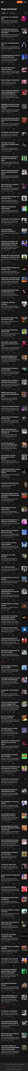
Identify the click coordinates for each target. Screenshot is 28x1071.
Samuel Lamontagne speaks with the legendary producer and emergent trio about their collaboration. (10, 1051)
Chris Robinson (8, 449)
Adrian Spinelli (8, 477)
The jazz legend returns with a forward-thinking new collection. (9, 447)
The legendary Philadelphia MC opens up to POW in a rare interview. (10, 360)
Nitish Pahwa (7, 977)
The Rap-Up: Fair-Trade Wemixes (8, 555)
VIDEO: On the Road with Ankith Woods (8, 207)
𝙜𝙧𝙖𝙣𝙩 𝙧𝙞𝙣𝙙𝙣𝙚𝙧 (10, 773)
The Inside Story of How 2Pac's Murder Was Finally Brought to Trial (10, 120)
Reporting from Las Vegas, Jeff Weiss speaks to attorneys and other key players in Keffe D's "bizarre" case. (10, 124)
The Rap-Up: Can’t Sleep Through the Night (8, 935)
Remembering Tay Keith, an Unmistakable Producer (9, 790)
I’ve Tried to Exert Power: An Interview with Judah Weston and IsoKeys (10, 31)
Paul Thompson (8, 112)
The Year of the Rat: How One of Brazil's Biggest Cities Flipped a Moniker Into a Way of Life (10, 704)
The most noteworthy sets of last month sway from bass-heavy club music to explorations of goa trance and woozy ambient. (10, 926)
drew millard (9, 953)
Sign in (25, 2)
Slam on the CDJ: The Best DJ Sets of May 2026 (10, 923)
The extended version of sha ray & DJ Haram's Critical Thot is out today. (10, 110)
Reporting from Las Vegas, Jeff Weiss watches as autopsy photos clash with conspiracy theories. (10, 47)
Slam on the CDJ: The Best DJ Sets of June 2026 (10, 531)
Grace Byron (7, 525)
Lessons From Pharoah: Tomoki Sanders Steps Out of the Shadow (10, 471)
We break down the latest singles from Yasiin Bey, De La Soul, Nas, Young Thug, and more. (9, 21)
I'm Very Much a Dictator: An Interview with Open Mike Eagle (9, 158)
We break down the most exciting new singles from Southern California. (10, 306)
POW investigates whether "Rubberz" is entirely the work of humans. (10, 771)
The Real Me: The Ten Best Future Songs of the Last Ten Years (9, 343)
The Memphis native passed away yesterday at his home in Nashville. (9, 793)
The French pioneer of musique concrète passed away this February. (10, 682)
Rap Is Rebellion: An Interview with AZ (10, 802)
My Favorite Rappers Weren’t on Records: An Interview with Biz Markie (10, 495)
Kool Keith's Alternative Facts (10, 483)
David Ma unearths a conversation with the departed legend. (9, 499)
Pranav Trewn (8, 151)
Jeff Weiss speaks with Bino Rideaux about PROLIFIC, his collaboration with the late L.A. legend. (10, 176)
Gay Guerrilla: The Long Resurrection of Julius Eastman (8, 457)
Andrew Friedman (11, 735)
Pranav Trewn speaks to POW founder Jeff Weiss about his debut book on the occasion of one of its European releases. (10, 384)
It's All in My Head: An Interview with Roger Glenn (9, 444)
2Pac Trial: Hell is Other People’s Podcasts (8, 68)
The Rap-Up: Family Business (10, 779)
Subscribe (19, 2)
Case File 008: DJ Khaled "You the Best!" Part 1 (10, 268)
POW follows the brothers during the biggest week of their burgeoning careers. (10, 35)
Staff (6, 572)
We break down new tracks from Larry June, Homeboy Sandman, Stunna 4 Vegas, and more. (9, 559)
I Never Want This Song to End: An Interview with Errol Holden (10, 278)
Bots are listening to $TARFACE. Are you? (10, 259)
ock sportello (8, 262)
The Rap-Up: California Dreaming (8, 303)
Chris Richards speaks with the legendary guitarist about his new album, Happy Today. (9, 1000)
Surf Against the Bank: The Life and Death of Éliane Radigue (10, 678)
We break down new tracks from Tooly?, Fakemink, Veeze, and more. (10, 1013)
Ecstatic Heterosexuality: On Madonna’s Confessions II (9, 520)
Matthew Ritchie (8, 892)
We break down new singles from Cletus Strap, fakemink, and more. (9, 221)
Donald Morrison (8, 224)
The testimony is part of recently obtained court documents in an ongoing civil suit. (9, 398)
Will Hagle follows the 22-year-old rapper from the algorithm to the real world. (10, 211)
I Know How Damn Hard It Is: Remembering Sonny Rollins (9, 1022)
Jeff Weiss (9, 50)
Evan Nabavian (8, 488)
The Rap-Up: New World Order (10, 406)
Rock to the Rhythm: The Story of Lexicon (10, 910)
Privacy (12, 1064)
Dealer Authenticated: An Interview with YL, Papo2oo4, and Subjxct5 (10, 431)
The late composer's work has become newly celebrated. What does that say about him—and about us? (10, 461)
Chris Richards (7, 1002)
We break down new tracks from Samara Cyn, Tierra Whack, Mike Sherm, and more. (9, 781)
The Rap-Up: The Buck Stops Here (9, 691)
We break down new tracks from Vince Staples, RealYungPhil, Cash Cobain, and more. (9, 867)
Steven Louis (8, 137)
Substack (8, 1069)
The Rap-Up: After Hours (8, 864)
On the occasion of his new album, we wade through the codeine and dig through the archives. (10, 348)
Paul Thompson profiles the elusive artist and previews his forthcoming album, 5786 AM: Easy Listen (10, 987)
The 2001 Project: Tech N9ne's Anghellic (10, 947)
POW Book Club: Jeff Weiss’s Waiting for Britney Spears (10, 381)
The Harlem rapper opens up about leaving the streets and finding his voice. (10, 282)
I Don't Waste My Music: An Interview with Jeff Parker (9, 996)
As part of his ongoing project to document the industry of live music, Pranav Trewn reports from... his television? (10, 148)
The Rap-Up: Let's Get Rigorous (10, 219)
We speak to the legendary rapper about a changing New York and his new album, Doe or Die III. (10, 806)
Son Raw (6, 598)
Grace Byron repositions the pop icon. (10, 523)
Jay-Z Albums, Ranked (8, 567)
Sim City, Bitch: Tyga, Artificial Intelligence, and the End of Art (10, 256)
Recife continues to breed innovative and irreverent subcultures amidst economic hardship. (10, 708)
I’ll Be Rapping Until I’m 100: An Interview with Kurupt (10, 56)
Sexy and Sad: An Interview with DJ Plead (9, 330)
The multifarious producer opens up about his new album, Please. (10, 334)
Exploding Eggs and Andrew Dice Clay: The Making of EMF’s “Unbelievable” (10, 827)
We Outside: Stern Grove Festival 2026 (8, 508)
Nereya (5, 657)
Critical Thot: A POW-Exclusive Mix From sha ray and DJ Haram (10, 742)
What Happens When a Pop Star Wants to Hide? (9, 318)
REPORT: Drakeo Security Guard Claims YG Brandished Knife (10, 394)
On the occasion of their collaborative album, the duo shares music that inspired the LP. (10, 746)
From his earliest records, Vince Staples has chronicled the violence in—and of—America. (10, 879)
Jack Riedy (7, 99)
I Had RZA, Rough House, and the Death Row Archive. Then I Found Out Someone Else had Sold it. (10, 622)
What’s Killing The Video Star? (10, 80)
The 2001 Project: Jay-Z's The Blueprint (10, 578)
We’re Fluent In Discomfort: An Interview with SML (10, 651)
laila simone (7, 881)
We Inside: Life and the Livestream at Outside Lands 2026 (10, 144)
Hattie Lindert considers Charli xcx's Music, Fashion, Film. (10, 322)
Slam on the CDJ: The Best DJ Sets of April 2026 (10, 1034)
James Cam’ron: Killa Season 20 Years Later (10, 417)
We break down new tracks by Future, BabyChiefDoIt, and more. (10, 630)
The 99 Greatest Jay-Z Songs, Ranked (10, 604)
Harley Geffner (8, 309)
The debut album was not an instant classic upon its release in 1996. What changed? (10, 595)
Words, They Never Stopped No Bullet (10, 875)
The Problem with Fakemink (9, 959)
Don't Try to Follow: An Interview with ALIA (8, 717)
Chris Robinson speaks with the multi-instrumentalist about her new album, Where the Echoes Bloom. (10, 720)
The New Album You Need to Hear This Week (9, 369)
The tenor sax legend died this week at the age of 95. (10, 1025)
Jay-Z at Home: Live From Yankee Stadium (9, 543)
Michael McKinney (9, 191)
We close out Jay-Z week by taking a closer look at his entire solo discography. (10, 569)
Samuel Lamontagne (9, 1054)
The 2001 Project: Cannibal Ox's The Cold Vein (9, 729)
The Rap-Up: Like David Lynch (10, 132)
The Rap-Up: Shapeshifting (9, 628)
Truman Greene (8, 820)
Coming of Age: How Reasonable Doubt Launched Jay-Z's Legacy (9, 591)
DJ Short (7, 236)
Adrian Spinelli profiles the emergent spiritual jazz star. (10, 475)
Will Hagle (7, 213)
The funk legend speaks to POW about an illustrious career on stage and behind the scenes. (10, 96)
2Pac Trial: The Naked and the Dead (10, 44)
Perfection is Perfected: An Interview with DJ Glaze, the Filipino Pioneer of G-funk (9, 243)
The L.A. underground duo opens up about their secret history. (10, 914)
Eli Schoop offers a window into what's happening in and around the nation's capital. (10, 901)
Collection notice (21, 1064)
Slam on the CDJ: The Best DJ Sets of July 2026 (10, 185)
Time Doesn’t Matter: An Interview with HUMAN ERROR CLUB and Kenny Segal (10, 1047)
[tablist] (8, 13)
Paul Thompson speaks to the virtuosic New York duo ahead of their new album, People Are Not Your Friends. (10, 642)
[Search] (25, 13)
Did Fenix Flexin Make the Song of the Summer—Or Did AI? (10, 767)
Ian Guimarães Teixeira (10, 710)
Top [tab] (7, 13)
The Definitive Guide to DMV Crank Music (9, 898)
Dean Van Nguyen (10, 916)
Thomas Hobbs (10, 62)
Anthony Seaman (9, 23)
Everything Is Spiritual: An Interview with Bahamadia (9, 357)
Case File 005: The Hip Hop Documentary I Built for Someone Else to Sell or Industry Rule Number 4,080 (9, 617)
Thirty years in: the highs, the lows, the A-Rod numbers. (9, 608)
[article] (14, 21)
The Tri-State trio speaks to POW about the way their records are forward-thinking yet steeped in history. (9, 435)
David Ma (9, 502)
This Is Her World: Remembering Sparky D (8, 230)
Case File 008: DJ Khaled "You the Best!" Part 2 (10, 197)
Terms (16, 1064)
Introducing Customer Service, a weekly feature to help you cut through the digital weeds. (9, 856)
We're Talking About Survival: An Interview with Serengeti (10, 841)
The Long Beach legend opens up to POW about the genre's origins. (10, 247)
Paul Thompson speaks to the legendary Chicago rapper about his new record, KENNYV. (10, 844)
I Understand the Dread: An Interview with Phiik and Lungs (10, 639)
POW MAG (7, 179)
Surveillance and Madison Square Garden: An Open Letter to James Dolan (9, 971)
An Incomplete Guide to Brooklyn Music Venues (8, 814)
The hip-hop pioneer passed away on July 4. (10, 233)
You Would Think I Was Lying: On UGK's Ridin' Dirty (10, 291)
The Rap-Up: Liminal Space (9, 1011)
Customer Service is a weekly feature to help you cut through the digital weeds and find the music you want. (10, 372)
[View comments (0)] (8, 39)
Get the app (19, 1066)
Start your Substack (11, 1066)
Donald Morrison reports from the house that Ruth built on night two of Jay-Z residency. (10, 547)
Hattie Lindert (8, 324)
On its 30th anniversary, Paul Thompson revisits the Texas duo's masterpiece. (9, 294)
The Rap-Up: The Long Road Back (9, 18)
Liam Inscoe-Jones (9, 463)
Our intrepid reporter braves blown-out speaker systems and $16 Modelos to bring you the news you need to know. (10, 818)
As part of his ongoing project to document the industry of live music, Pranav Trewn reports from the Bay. (10, 512)
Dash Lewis (9, 284)
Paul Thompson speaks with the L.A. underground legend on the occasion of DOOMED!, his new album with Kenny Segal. (10, 162)
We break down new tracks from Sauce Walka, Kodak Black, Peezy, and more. (10, 694)
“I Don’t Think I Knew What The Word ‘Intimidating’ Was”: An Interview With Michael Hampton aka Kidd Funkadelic (10, 92)
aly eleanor (7, 684)
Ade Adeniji (7, 250)
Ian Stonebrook (10, 423)
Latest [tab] (3, 13)
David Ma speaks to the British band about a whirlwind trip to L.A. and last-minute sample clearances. (10, 832)
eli (7, 904)
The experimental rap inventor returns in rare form (8, 485)
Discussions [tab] (12, 13)
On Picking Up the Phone (8, 887)
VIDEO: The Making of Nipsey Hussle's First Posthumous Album (10, 172)
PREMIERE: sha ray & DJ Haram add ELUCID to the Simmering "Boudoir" (10, 106)
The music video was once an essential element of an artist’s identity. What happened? (8, 82)
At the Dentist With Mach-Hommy (9, 984)
